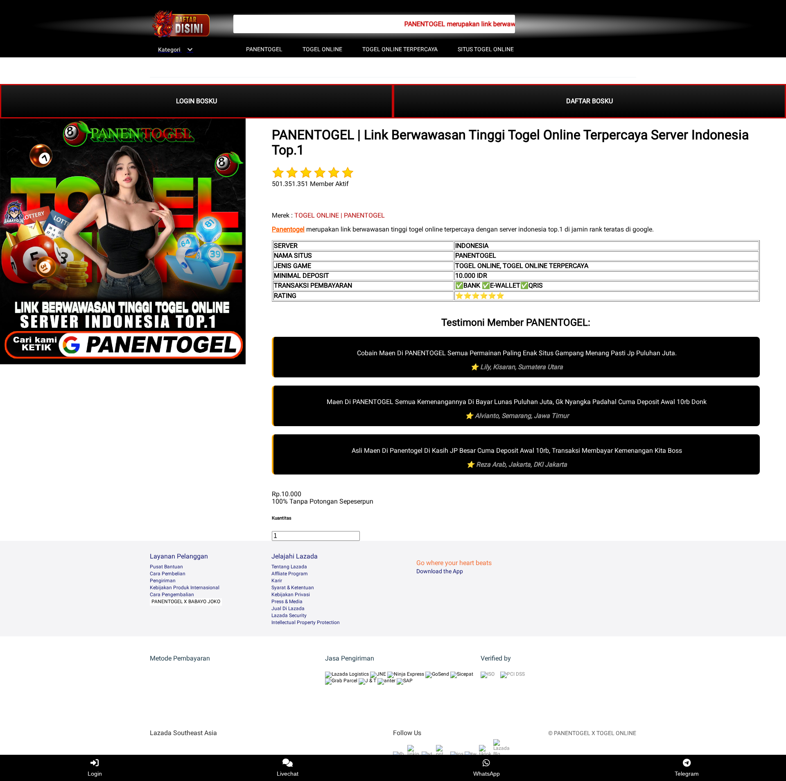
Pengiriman (163, 580)
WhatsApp (486, 773)
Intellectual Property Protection (305, 622)
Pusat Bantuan (166, 567)
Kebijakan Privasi (290, 594)
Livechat (287, 773)
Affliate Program (289, 574)
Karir (276, 580)
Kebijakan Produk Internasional (184, 587)
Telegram (687, 773)
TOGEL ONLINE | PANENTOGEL (339, 215)
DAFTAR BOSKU (589, 101)
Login (95, 773)
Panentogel (288, 229)
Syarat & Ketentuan (292, 587)
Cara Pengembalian (172, 594)
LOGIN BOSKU (196, 101)
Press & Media (287, 601)
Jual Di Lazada (288, 608)
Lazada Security (289, 615)
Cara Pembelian (167, 574)
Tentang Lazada (289, 567)
